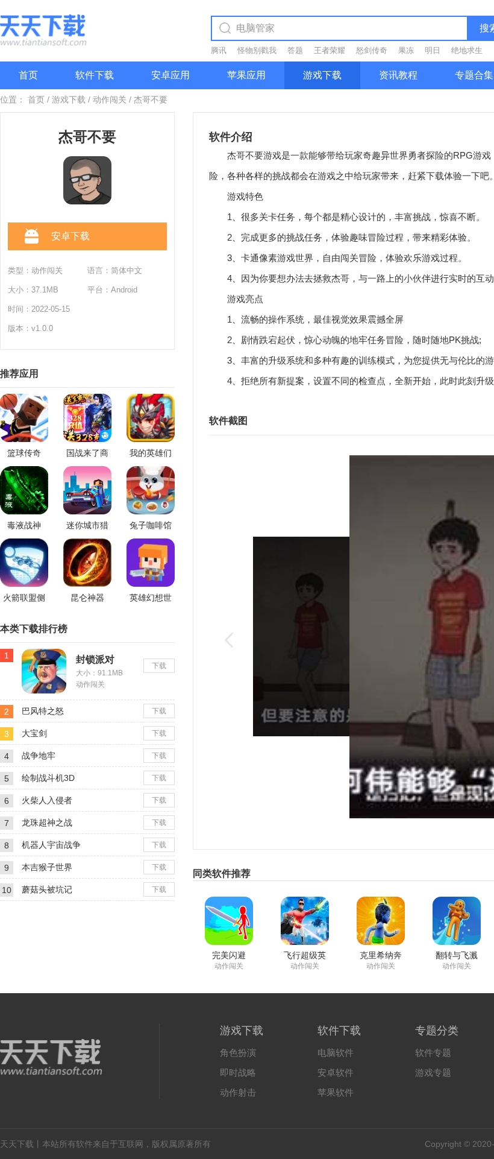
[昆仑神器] (87, 562)
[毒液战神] (24, 490)
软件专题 (433, 1052)
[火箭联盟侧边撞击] (24, 562)
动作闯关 (110, 99)
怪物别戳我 (257, 50)
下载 (159, 666)
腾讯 (219, 50)
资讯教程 (398, 75)
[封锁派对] (44, 653)
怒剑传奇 (371, 50)
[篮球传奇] (24, 418)
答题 (295, 50)
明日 (432, 50)
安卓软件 (335, 1072)
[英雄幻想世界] (151, 562)
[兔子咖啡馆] (151, 490)
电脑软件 (335, 1052)
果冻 (406, 50)
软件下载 (94, 75)
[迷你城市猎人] (87, 490)
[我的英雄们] (151, 418)
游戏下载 (322, 75)
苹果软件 (335, 1092)
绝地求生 (467, 50)
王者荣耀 (329, 50)
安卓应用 (170, 75)
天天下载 (17, 1144)
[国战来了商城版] (87, 418)
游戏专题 (433, 1072)
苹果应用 (246, 75)
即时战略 (238, 1072)
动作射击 (238, 1092)
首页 (28, 75)
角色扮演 (238, 1052)
